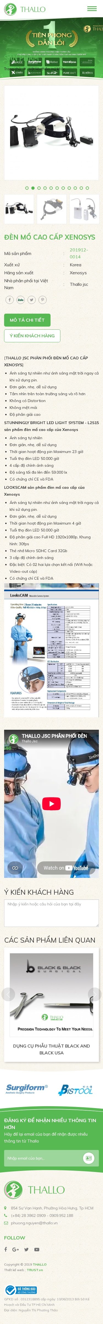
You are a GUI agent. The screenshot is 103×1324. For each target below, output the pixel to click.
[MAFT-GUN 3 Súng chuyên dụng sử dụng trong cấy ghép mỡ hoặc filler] (52, 995)
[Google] (15, 1249)
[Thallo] (24, 8)
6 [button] (57, 188)
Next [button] (95, 994)
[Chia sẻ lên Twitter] (31, 300)
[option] (51, 51)
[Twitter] (26, 1249)
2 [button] (33, 188)
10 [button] (81, 188)
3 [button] (39, 188)
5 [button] (51, 188)
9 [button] (75, 188)
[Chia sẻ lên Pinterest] (42, 300)
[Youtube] (36, 1249)
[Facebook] (5, 1249)
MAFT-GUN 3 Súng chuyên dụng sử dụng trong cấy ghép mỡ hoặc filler (52, 1052)
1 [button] (27, 188)
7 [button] (63, 188)
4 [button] (45, 188)
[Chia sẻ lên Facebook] (9, 300)
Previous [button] (8, 994)
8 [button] (69, 188)
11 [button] (88, 188)
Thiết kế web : (15, 1270)
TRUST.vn (35, 1270)
